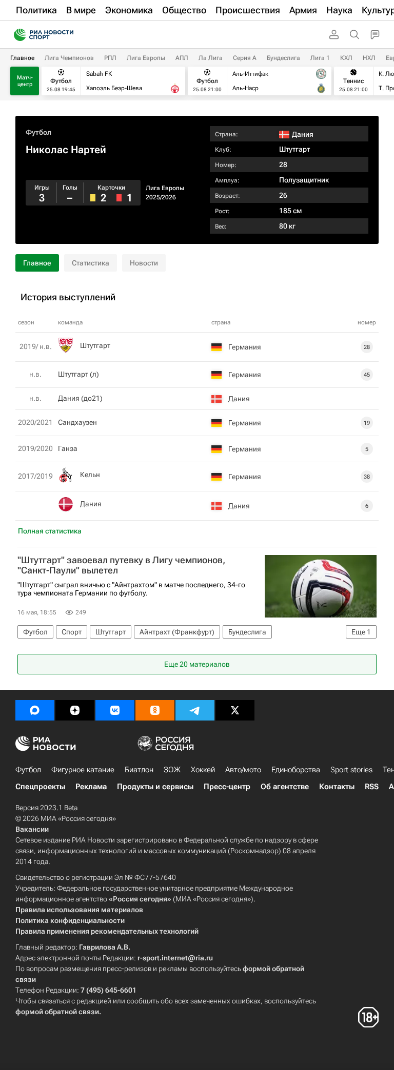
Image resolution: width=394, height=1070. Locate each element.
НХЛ (369, 57)
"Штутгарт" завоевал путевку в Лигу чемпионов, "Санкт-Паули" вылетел (121, 565)
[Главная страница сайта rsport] (66, 34)
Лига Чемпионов (69, 57)
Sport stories (351, 769)
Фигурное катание (82, 769)
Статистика (90, 263)
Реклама (91, 786)
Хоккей (203, 769)
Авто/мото (243, 769)
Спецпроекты (40, 786)
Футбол (38, 132)
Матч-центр (25, 81)
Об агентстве (285, 786)
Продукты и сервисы (155, 786)
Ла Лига (211, 57)
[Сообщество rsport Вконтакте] (114, 710)
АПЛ (181, 57)
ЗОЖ (172, 769)
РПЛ (110, 57)
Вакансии (32, 829)
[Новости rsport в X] (234, 710)
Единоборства (295, 769)
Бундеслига (283, 57)
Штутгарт (294, 149)
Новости (144, 263)
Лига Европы (146, 57)
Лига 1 (320, 57)
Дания (91, 504)
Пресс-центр (227, 786)
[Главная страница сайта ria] (16, 34)
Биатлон (139, 769)
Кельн (90, 474)
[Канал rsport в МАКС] (34, 710)
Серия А (245, 57)
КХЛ (346, 57)
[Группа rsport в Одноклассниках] (154, 710)
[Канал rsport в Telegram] (194, 710)
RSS (372, 786)
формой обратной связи (57, 1011)
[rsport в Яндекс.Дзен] (74, 710)
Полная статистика (50, 531)
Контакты (336, 786)
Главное (22, 57)
